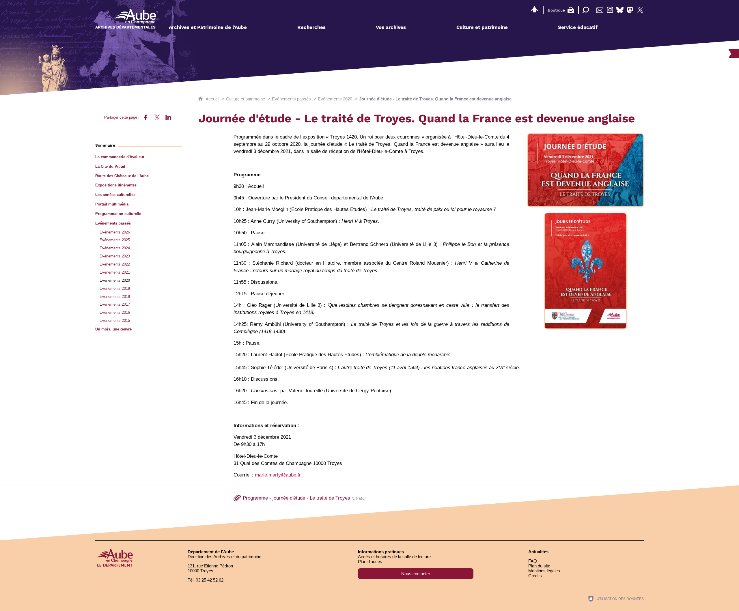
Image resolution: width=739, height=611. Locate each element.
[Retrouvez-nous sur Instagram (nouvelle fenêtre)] (609, 10)
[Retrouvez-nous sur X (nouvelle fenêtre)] (640, 10)
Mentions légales (544, 570)
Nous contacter (415, 573)
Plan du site (539, 565)
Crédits (535, 575)
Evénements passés (291, 98)
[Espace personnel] (534, 8)
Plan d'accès (370, 561)
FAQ (532, 560)
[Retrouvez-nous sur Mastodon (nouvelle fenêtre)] (630, 10)
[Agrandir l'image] (585, 170)
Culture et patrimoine (245, 98)
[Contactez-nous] (599, 10)
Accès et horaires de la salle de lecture (394, 556)
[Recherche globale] (584, 10)
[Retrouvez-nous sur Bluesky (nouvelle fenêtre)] (620, 10)
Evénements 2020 (335, 98)
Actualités (538, 551)
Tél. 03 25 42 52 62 (205, 580)
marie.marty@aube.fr (278, 475)
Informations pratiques (381, 551)
